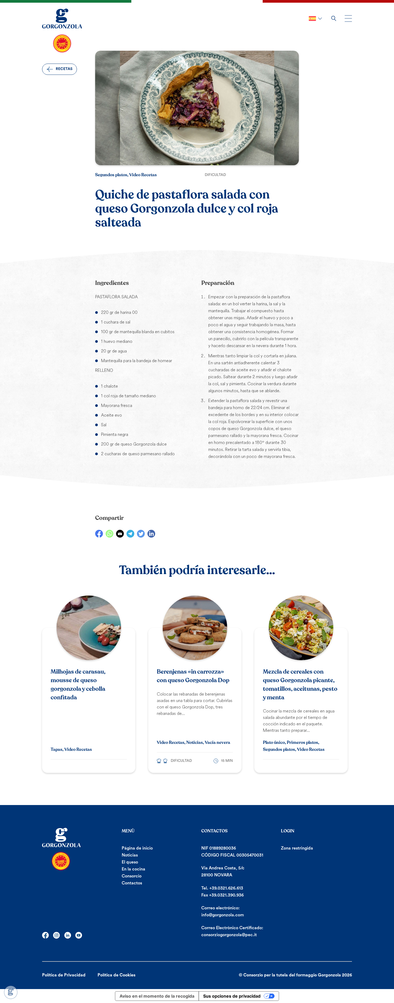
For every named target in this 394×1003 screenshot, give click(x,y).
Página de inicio (137, 848)
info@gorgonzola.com (222, 915)
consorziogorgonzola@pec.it (229, 935)
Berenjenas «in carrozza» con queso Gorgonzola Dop (193, 676)
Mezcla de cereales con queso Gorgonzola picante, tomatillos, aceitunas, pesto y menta (300, 684)
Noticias (130, 855)
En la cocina (133, 869)
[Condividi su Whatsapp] (109, 534)
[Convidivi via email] (120, 534)
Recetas (64, 69)
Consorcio (132, 876)
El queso (130, 862)
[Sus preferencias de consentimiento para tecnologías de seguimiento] (10, 992)
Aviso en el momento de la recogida (157, 996)
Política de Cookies (116, 975)
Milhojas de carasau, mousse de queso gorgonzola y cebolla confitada (78, 684)
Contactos (132, 883)
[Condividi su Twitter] (141, 534)
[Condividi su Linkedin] (151, 534)
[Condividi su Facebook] (99, 534)
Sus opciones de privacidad (232, 996)
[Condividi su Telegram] (130, 534)
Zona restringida (297, 848)
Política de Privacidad (64, 975)
